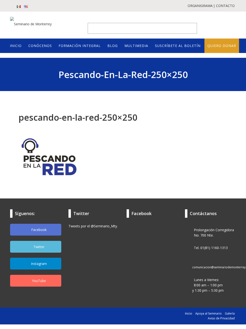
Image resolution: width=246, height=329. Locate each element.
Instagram (38, 263)
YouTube (38, 280)
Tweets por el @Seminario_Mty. (93, 226)
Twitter (38, 246)
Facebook (38, 229)
